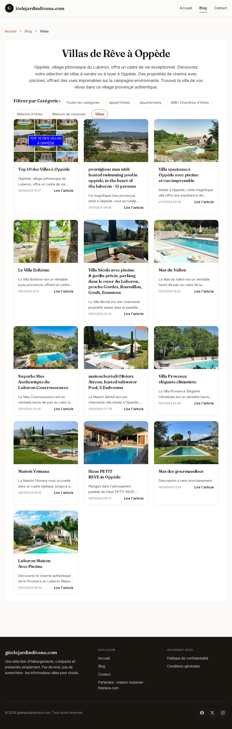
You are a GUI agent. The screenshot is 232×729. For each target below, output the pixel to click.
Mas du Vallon (172, 270)
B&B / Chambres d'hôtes (190, 102)
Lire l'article (63, 190)
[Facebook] (202, 712)
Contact (220, 8)
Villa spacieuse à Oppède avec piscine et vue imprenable (178, 175)
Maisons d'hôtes (30, 114)
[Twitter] (212, 712)
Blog (203, 8)
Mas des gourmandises (181, 471)
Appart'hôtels (119, 102)
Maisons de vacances (69, 114)
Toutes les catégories (83, 102)
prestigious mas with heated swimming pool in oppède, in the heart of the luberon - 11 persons (113, 178)
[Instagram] (222, 712)
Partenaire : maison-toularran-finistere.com (121, 685)
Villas (99, 114)
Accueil (186, 8)
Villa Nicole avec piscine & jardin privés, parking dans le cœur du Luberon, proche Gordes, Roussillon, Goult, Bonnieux (115, 281)
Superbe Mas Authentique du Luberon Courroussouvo (43, 382)
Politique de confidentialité (187, 658)
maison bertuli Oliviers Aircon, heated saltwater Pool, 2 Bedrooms (112, 382)
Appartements (151, 102)
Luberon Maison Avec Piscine (34, 563)
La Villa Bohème (33, 270)
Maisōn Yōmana (33, 471)
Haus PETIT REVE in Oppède (104, 474)
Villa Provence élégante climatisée (177, 379)
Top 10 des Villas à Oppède (44, 169)
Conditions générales (183, 666)
